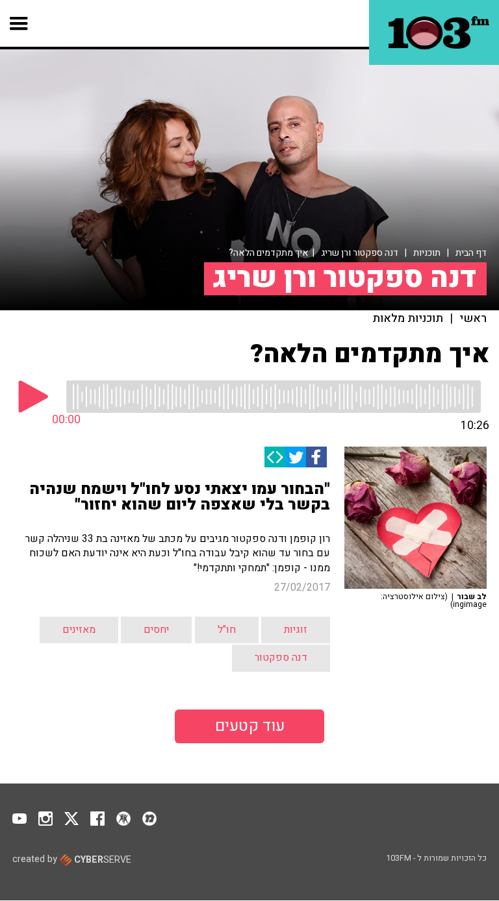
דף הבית (471, 253)
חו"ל (227, 629)
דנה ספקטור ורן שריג (359, 253)
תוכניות (427, 253)
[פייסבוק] (316, 457)
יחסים (156, 629)
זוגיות (295, 629)
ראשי (473, 319)
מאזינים (79, 629)
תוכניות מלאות (407, 319)
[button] (19, 23)
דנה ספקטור (281, 657)
